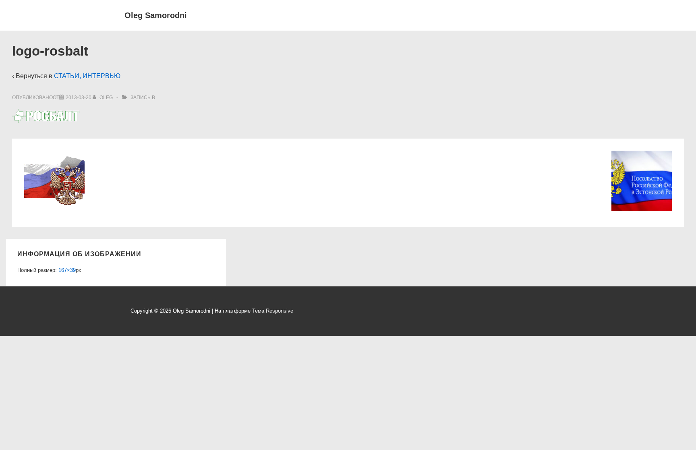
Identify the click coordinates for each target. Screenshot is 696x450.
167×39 (67, 270)
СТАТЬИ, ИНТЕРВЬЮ (87, 76)
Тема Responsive (272, 311)
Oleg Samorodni (155, 15)
